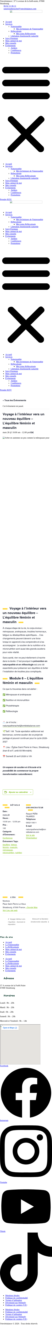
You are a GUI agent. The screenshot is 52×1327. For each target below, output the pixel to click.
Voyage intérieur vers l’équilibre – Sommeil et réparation (16, 921)
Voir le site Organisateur (31, 836)
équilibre (6, 844)
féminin (6, 847)
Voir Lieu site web (10, 910)
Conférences (16, 50)
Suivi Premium (11, 38)
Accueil (8, 22)
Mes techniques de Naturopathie (29, 29)
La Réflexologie (12, 947)
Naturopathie (16, 26)
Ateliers (14, 48)
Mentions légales (12, 1295)
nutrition (18, 852)
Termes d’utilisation (13, 1300)
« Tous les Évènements (14, 400)
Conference (8, 838)
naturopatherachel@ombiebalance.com (21, 725)
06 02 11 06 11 (10, 6)
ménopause (8, 850)
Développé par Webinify (15, 1303)
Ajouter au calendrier (18, 792)
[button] (26, 108)
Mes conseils (10, 43)
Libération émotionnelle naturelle (24, 36)
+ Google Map (31, 907)
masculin (13, 847)
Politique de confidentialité (16, 1298)
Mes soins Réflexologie (26, 33)
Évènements (10, 45)
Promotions (15, 53)
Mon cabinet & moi (13, 41)
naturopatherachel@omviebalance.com (20, 9)
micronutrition (8, 852)
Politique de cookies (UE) (16, 1305)
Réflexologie (16, 31)
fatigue (14, 844)
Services (8, 24)
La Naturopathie (12, 945)
